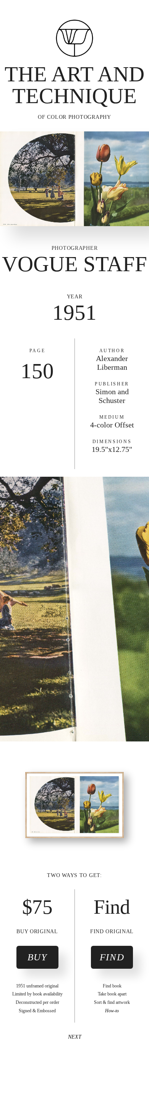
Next (74, 1037)
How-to (112, 1010)
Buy (37, 957)
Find (112, 957)
